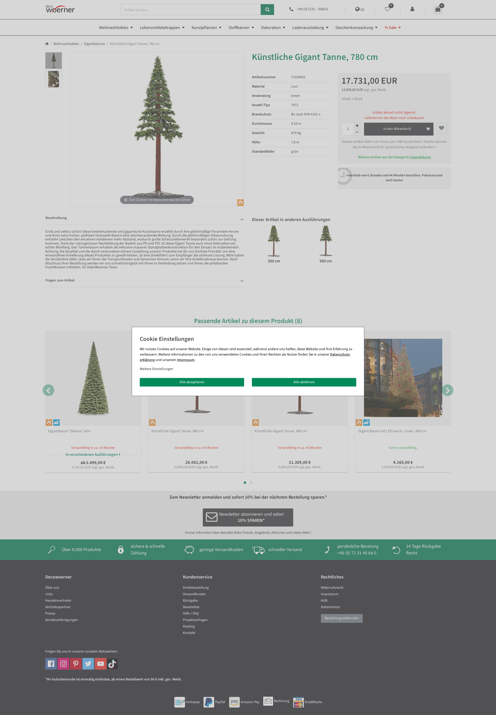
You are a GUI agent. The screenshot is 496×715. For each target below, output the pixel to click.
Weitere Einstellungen (156, 368)
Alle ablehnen (304, 381)
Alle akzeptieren (192, 381)
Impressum (186, 359)
